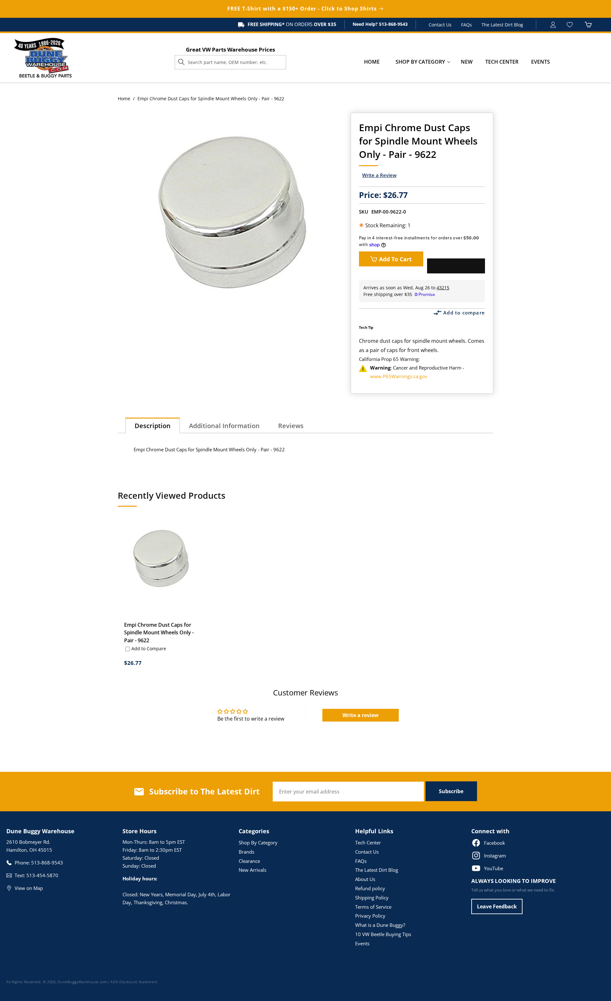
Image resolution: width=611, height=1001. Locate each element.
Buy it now (456, 266)
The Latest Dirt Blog (502, 25)
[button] (420, 62)
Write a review (360, 715)
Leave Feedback (497, 906)
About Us (365, 879)
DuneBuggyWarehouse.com (82, 981)
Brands (246, 852)
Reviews (291, 425)
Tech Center (368, 842)
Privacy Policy (370, 916)
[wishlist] (570, 25)
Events (362, 943)
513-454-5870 (42, 875)
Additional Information (224, 425)
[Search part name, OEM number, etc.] (181, 62)
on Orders (292, 24)
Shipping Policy (372, 897)
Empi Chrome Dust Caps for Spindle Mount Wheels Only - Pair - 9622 (159, 632)
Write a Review (379, 175)
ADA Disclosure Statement (134, 981)
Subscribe (451, 791)
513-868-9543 (393, 24)
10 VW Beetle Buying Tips (383, 934)
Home (124, 98)
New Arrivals (252, 870)
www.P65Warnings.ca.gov (398, 376)
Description (153, 425)
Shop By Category (258, 842)
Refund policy (370, 888)
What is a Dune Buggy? (380, 925)
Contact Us (440, 25)
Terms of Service (373, 907)
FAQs (466, 25)
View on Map (29, 888)
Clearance (249, 861)
